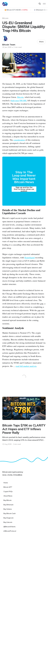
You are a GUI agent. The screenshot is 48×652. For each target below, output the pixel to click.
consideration (19, 139)
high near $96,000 (18, 100)
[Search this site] (40, 4)
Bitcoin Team (8, 44)
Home (5, 483)
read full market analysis (26, 366)
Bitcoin (5, 18)
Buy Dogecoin (8, 518)
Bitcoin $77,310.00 (17, 10)
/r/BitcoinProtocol (9, 531)
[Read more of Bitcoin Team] (5, 38)
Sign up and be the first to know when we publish (24, 189)
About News (7, 496)
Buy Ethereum (8, 505)
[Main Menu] (44, 3)
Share (41, 42)
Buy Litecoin (7, 522)
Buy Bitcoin (7, 500)
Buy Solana (7, 509)
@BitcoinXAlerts (9, 527)
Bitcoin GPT (7, 487)
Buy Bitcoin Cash (9, 513)
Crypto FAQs (8, 491)
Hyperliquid (29, 257)
